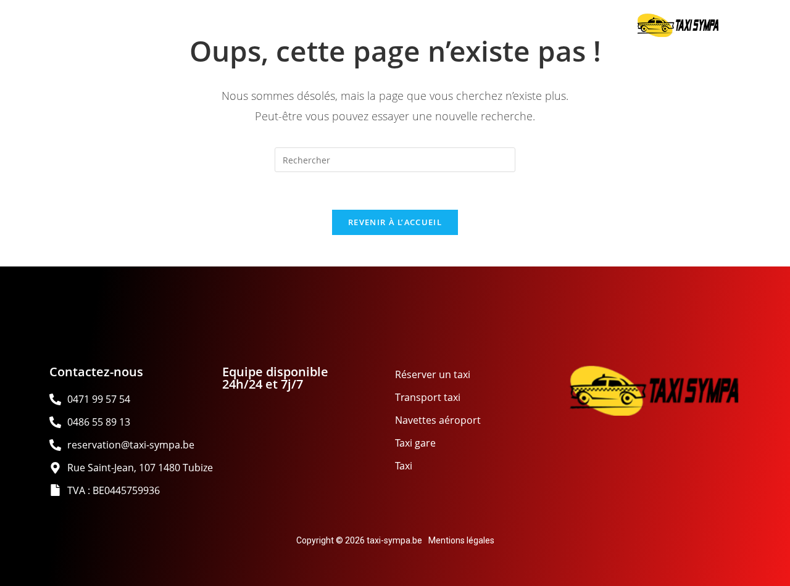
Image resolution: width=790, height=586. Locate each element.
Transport (142, 25)
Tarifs (588, 25)
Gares (363, 25)
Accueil (34, 25)
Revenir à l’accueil (395, 222)
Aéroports (257, 25)
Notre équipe (476, 25)
